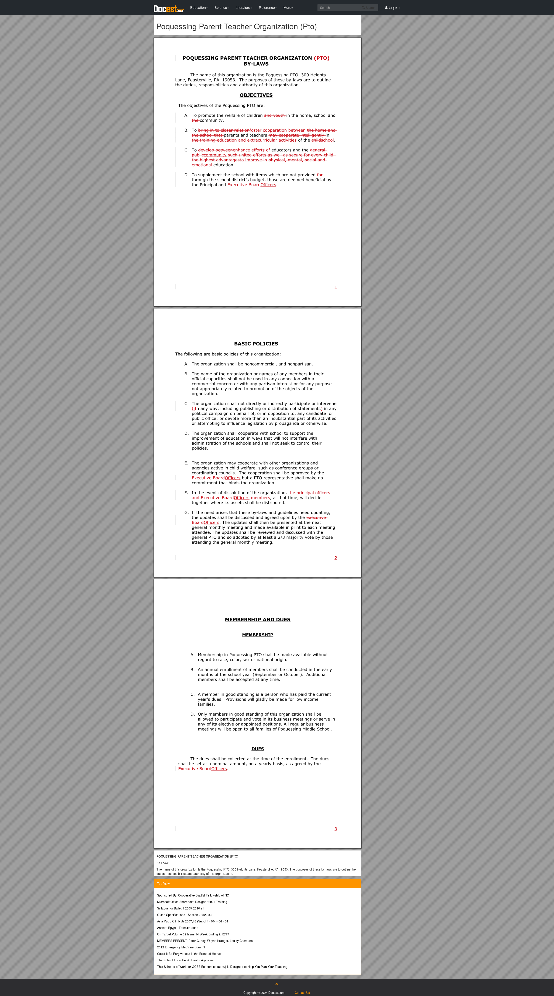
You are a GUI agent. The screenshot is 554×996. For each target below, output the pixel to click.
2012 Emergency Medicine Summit (181, 947)
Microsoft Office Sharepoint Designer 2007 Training (192, 902)
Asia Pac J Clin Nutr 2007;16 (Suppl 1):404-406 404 (192, 921)
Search (370, 7)
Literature (243, 7)
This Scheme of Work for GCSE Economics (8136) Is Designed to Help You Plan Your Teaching (222, 966)
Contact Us (302, 992)
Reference (267, 7)
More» (288, 7)
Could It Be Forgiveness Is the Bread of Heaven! (190, 953)
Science (220, 7)
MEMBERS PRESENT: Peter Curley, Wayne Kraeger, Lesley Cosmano (205, 940)
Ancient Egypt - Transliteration (177, 927)
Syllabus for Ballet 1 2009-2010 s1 (180, 908)
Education (198, 7)
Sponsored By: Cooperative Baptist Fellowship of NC (193, 895)
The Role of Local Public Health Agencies (185, 960)
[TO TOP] (277, 984)
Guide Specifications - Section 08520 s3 (184, 914)
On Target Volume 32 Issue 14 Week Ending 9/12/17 (193, 934)
